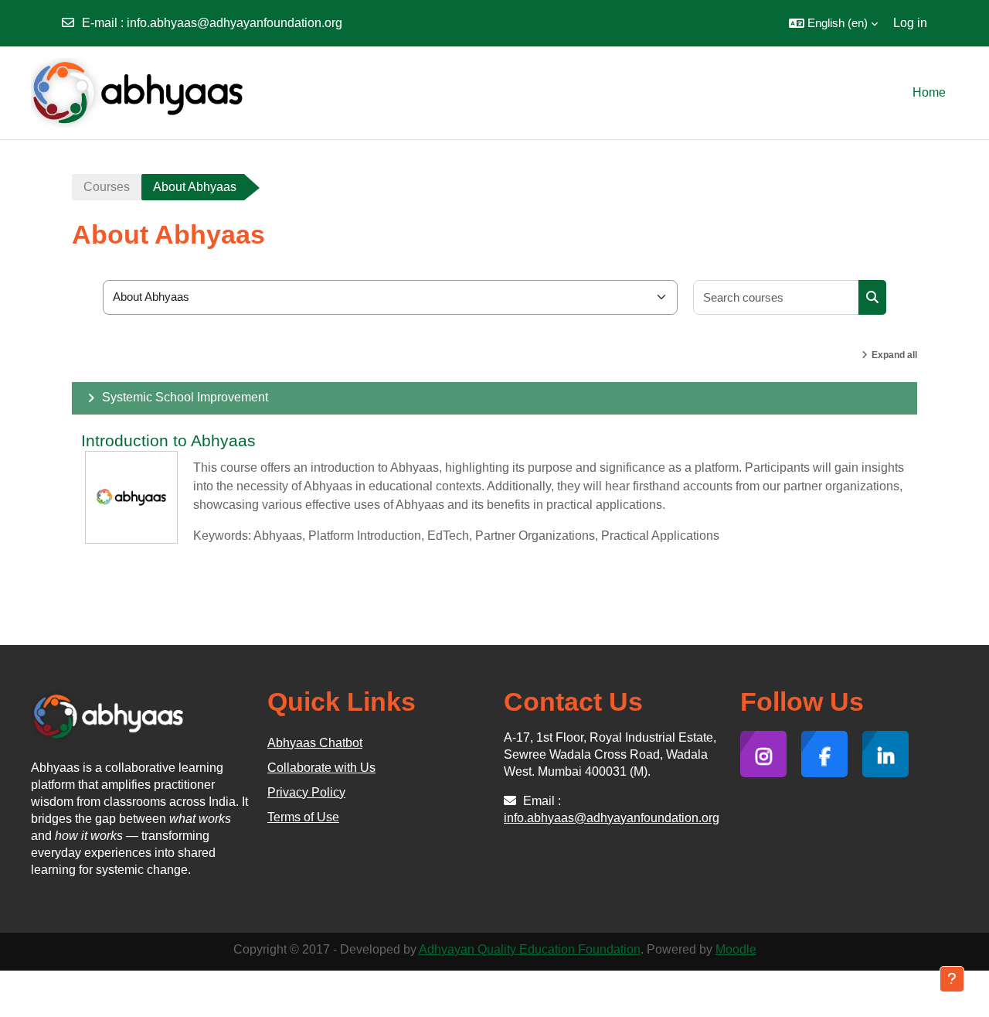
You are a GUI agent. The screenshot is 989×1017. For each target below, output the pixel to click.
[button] (833, 23)
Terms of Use (303, 817)
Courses (106, 186)
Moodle (735, 949)
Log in (910, 22)
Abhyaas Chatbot (314, 742)
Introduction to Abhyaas (168, 440)
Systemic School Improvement (185, 397)
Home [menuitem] (929, 92)
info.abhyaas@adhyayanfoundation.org (234, 22)
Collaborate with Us (321, 767)
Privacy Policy (306, 792)
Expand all (894, 355)
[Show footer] (952, 979)
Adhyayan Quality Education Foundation (530, 949)
